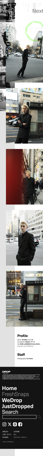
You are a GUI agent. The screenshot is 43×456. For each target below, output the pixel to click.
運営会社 (5, 431)
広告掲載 (16, 431)
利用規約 (5, 437)
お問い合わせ (6, 434)
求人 (15, 434)
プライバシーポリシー (20, 437)
